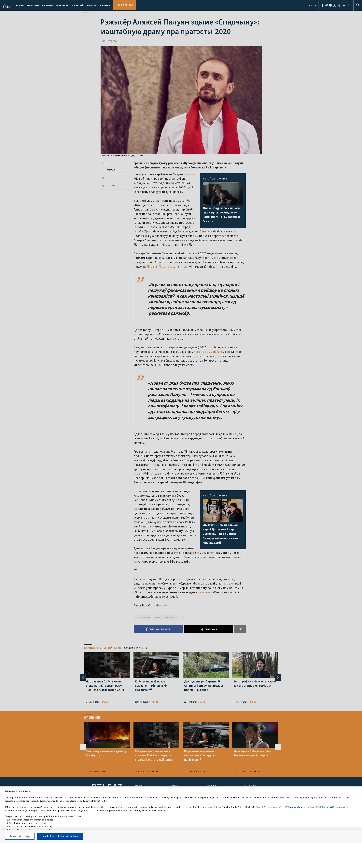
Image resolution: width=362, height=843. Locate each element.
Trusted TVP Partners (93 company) (327, 807)
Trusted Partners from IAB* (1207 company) (277, 807)
